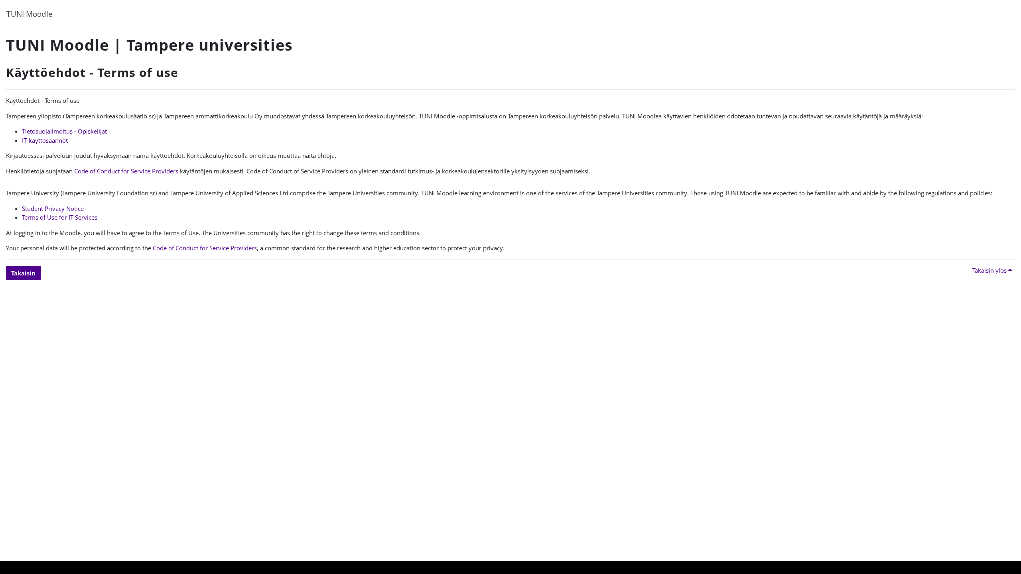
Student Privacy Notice (53, 208)
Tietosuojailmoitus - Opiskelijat (64, 131)
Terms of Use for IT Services (59, 217)
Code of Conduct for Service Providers (126, 171)
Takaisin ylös (990, 270)
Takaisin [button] (23, 273)
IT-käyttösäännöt (45, 140)
